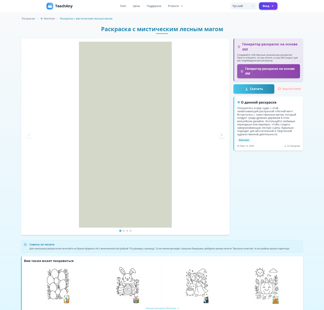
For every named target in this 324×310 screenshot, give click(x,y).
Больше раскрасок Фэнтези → (162, 308)
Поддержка (154, 6)
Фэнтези (49, 18)
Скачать (256, 89)
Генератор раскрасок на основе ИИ (270, 71)
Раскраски (28, 18)
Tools (123, 6)
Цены (136, 6)
